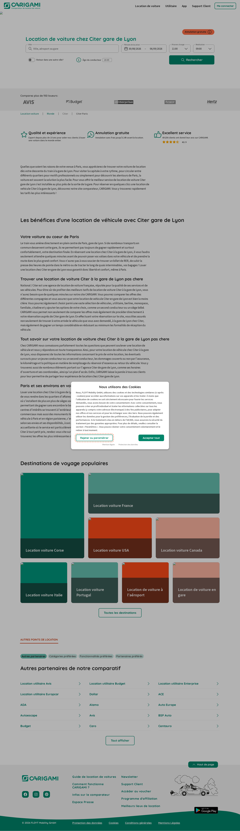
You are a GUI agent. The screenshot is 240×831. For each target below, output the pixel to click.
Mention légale (108, 444)
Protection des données (128, 444)
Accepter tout (151, 437)
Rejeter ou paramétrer (94, 437)
